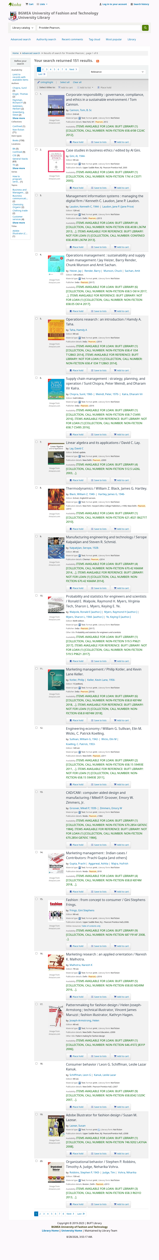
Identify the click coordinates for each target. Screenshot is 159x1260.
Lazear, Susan (78, 1126)
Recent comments (72, 39)
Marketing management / (103, 672)
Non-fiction (18, 129)
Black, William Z (82, 494)
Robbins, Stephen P (85, 1172)
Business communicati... (20, 197)
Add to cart (123, 142)
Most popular (114, 39)
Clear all (77, 82)
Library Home (50, 1231)
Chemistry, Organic (18, 206)
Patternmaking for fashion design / (104, 1010)
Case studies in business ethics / (103, 150)
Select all (65, 82)
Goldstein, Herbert (18, 107)
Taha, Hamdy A (78, 330)
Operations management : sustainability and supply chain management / (105, 260)
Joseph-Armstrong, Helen (84, 1020)
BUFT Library (16, 4)
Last (40, 74)
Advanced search (21, 39)
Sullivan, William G (84, 739)
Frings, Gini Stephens (82, 910)
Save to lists (100, 142)
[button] (29, 4)
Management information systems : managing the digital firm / (104, 198)
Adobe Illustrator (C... (20, 232)
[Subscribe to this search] (97, 61)
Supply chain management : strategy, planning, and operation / (106, 383)
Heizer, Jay (76, 271)
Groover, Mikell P (83, 808)
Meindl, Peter (107, 394)
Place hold (77, 142)
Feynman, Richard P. (18, 101)
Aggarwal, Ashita (98, 864)
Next (72, 69)
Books (16, 140)
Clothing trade (20, 210)
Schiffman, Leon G (80, 1075)
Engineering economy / (104, 731)
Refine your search (20, 62)
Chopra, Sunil (20, 88)
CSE (14, 155)
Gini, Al (77, 156)
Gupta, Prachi (78, 864)
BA (14, 148)
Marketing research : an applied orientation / (106, 957)
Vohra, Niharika (127, 1172)
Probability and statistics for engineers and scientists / (106, 601)
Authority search (46, 39)
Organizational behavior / (101, 1164)
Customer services (18, 218)
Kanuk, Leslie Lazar (105, 1075)
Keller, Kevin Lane (101, 680)
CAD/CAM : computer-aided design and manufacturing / (100, 797)
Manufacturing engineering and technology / (106, 539)
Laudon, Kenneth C (84, 207)
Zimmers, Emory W (111, 808)
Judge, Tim (109, 1172)
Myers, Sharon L (84, 617)
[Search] (145, 28)
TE (14, 165)
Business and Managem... (20, 191)
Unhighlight (46, 82)
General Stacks (20, 159)
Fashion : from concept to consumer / (105, 902)
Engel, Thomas (20, 94)
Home (16, 53)
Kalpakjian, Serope (84, 548)
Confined (17, 126)
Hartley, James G (111, 494)
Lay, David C (76, 448)
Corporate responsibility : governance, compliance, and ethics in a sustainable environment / (105, 99)
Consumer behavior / (106, 1067)
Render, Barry (92, 271)
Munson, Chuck (113, 271)
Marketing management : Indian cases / (96, 855)
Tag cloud (94, 39)
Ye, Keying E (118, 617)
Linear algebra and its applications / (103, 442)
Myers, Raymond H (120, 612)
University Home (71, 1231)
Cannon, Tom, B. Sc (81, 110)
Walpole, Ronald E (85, 612)
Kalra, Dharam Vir (132, 394)
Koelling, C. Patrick (80, 744)
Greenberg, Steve (19, 113)
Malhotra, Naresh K (81, 965)
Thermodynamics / (106, 488)
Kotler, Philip (77, 680)
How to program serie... (17, 179)
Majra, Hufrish (119, 864)
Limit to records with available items (20, 77)
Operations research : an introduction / (103, 322)
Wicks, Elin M (109, 739)
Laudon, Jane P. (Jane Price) (118, 207)
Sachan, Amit (132, 271)
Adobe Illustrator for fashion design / (101, 1117)
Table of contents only (91, 926)
